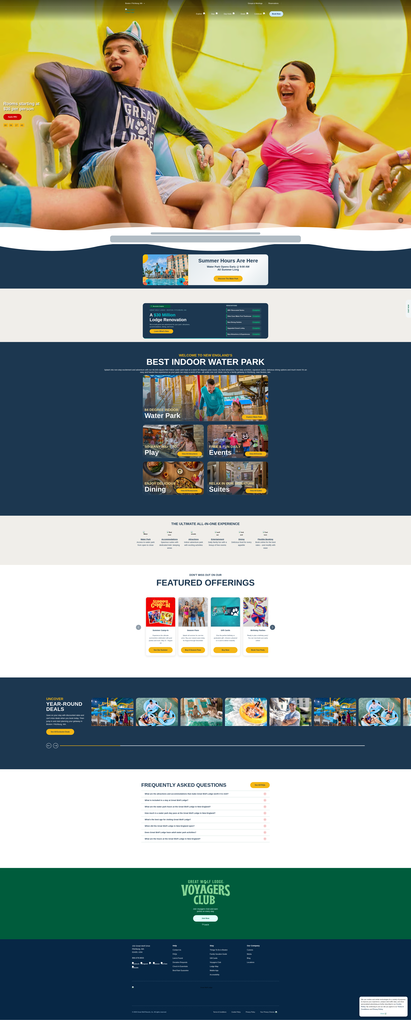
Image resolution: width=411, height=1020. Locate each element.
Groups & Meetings (255, 3)
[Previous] (48, 745)
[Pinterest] (156, 963)
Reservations (273, 3)
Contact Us (177, 950)
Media (249, 954)
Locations (250, 962)
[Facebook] (135, 963)
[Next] (402, 716)
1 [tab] (90, 746)
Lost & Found (178, 958)
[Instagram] (144, 963)
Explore (199, 14)
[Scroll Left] (138, 627)
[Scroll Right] (272, 627)
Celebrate (258, 14)
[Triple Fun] (157, 716)
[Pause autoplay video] (400, 220)
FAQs (175, 954)
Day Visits (228, 14)
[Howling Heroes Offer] (290, 716)
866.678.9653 (138, 958)
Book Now (276, 14)
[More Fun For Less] (201, 716)
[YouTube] (164, 963)
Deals (243, 14)
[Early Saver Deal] (246, 716)
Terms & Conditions (219, 1012)
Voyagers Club (215, 962)
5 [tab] (334, 746)
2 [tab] (151, 746)
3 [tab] (212, 746)
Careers (250, 950)
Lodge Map (214, 966)
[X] (150, 963)
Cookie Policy (236, 1012)
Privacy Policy (378, 1009)
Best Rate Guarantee (181, 970)
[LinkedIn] (135, 967)
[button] (205, 794)
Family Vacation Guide (218, 954)
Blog (248, 958)
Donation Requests (180, 962)
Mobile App (214, 970)
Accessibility (214, 975)
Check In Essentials (180, 966)
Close (382, 1013)
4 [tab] (273, 746)
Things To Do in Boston (219, 950)
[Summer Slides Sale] (112, 716)
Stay (213, 14)
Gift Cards (213, 958)
